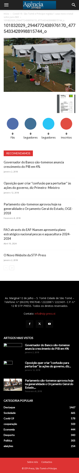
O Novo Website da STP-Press (25, 255)
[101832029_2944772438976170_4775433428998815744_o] (39, 90)
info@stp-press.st (45, 313)
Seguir (31, 119)
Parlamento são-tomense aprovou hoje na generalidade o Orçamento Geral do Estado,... (49, 384)
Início (6, 13)
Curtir (13, 119)
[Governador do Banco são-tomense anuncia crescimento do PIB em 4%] (13, 349)
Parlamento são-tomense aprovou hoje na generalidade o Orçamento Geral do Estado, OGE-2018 (38, 208)
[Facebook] (29, 324)
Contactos (46, 462)
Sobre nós (32, 462)
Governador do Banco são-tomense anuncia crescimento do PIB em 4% (47, 346)
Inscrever (66, 119)
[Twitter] (39, 324)
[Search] (74, 5)
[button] (6, 5)
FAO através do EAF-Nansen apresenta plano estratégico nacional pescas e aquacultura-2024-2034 (37, 234)
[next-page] (12, 268)
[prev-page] (6, 268)
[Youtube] (49, 324)
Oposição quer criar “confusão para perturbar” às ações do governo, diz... (48, 364)
